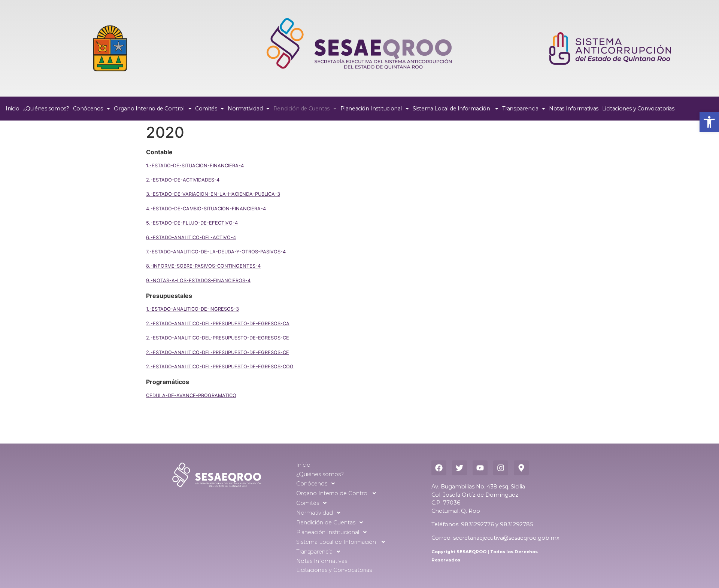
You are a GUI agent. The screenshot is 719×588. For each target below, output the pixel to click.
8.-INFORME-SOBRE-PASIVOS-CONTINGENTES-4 (203, 266)
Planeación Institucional (371, 108)
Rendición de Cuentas (301, 108)
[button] (709, 122)
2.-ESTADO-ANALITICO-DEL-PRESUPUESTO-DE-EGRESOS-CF (217, 352)
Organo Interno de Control (149, 108)
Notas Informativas (573, 108)
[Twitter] (459, 467)
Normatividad (245, 108)
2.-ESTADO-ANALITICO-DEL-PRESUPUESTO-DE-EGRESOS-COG (220, 366)
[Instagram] (500, 467)
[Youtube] (480, 467)
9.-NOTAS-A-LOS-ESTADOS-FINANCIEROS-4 (198, 280)
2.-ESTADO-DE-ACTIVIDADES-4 (182, 180)
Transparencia (520, 108)
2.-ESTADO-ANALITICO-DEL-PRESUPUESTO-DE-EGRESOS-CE (217, 338)
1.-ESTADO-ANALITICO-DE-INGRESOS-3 (192, 309)
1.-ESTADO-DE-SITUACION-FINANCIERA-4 (195, 165)
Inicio (12, 108)
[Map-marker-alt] (521, 467)
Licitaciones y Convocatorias (638, 108)
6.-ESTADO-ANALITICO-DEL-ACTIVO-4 (191, 237)
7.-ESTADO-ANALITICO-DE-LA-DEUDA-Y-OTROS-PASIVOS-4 (216, 252)
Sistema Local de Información (452, 108)
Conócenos (88, 108)
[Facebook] (438, 467)
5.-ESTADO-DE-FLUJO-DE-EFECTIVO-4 (192, 223)
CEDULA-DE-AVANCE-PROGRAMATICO (191, 395)
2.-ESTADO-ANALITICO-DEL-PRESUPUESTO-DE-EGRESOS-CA (217, 323)
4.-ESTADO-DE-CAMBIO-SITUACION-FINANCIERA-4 (206, 208)
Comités (206, 108)
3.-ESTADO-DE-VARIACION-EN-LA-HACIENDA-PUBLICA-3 (213, 194)
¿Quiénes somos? (46, 108)
